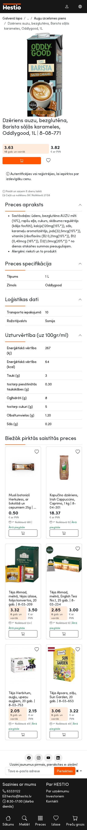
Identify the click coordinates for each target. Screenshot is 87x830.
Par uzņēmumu (57, 791)
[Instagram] (38, 758)
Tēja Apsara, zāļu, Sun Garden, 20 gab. (63, 697)
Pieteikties (65, 771)
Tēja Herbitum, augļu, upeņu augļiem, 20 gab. (21, 697)
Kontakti (52, 801)
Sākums (8, 824)
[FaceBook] (28, 758)
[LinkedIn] (58, 758)
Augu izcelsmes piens (50, 18)
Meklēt (24, 824)
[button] (67, 6)
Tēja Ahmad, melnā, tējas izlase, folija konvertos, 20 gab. (23, 598)
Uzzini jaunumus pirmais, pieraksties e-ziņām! (43, 764)
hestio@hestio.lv (19, 796)
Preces (40, 824)
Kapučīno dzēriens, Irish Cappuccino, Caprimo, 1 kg (64, 499)
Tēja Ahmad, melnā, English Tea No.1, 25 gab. (63, 596)
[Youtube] (48, 758)
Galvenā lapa (12, 18)
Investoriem (55, 796)
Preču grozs (75, 824)
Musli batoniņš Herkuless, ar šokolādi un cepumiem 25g (20, 501)
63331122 (13, 791)
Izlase (55, 824)
